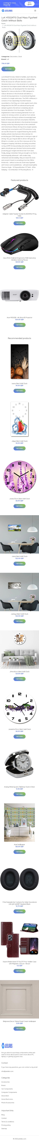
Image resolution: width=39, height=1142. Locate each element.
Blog (3, 1115)
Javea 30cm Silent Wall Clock (19, 499)
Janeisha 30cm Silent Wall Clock (19, 729)
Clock (20, 56)
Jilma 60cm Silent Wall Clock (19, 671)
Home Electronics (7, 1099)
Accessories (5, 1082)
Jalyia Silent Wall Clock (19, 441)
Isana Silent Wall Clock (19, 383)
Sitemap (4, 1128)
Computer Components (9, 1092)
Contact (4, 1118)
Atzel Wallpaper (19, 844)
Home (3, 23)
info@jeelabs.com (7, 1071)
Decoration (14, 56)
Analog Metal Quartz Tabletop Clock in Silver (19, 787)
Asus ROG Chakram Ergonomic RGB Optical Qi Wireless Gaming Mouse (19, 259)
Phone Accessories (7, 1103)
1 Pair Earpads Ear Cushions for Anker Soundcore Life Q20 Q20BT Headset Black (19, 903)
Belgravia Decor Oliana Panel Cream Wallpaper (19, 1021)
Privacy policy (6, 1125)
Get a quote (30, 3)
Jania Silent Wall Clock (19, 556)
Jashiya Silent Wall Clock (19, 614)
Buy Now (8, 69)
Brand (3, 1085)
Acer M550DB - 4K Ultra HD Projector (19, 317)
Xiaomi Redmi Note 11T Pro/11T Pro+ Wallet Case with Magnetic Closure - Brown (19, 963)
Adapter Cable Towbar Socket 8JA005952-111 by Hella (19, 215)
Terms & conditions (7, 1122)
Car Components (7, 1089)
